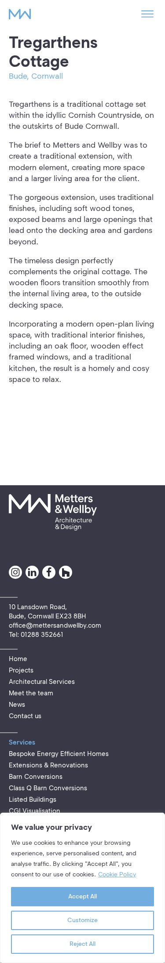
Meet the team (31, 693)
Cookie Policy (117, 874)
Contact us (25, 716)
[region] (82, 888)
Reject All (82, 944)
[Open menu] (147, 14)
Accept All (82, 896)
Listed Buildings (32, 799)
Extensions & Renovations (48, 765)
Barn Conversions (35, 777)
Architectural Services (42, 682)
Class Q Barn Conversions (48, 788)
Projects (21, 670)
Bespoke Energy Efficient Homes (59, 754)
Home (18, 659)
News (17, 705)
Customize (82, 920)
